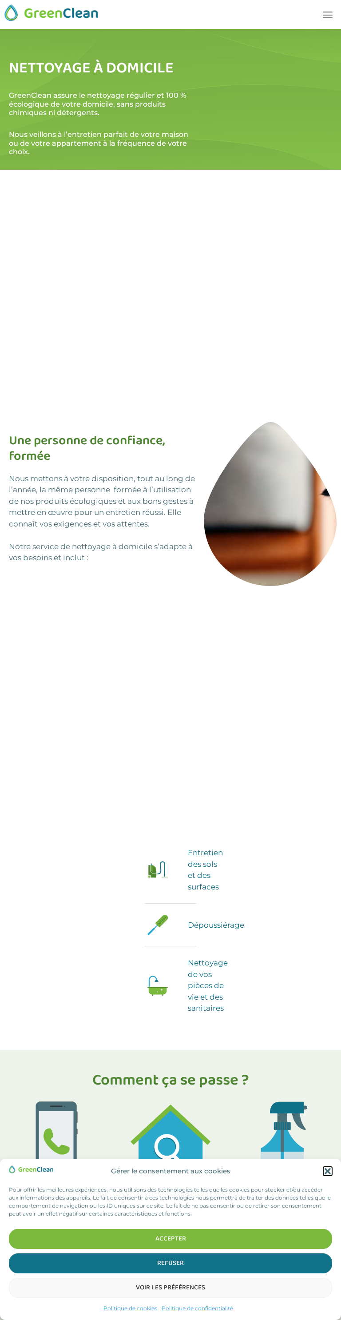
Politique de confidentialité (197, 1308)
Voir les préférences (170, 1287)
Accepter (170, 1238)
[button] (327, 1171)
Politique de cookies (130, 1308)
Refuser (170, 1263)
